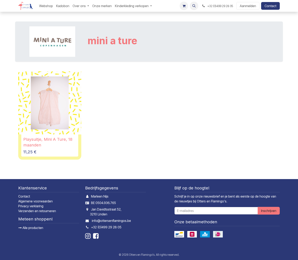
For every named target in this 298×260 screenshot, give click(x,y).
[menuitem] (46, 6)
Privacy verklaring (30, 206)
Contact (270, 6)
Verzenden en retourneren (37, 211)
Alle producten (32, 228)
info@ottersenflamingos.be (111, 221)
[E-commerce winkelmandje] (184, 6)
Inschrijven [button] (268, 211)
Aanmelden (248, 6)
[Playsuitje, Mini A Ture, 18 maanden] (49, 102)
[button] (194, 6)
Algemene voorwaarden (35, 201)
